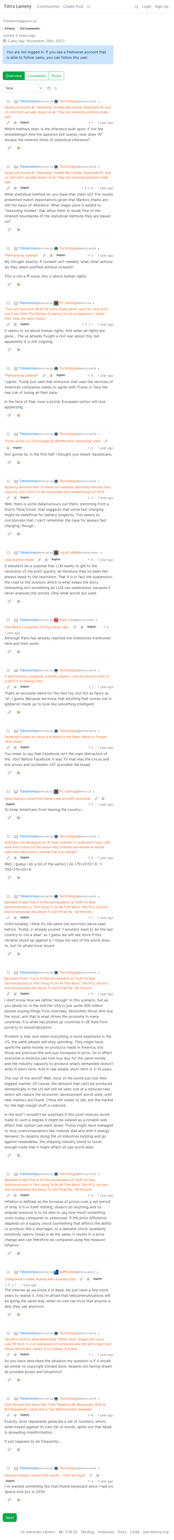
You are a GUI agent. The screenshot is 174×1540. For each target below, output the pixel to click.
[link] (15, 122)
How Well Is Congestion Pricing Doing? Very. (37, 627)
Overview (14, 76)
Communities (48, 6)
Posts (56, 76)
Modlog (87, 1532)
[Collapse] (8, 101)
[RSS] (56, 88)
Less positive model (19, 560)
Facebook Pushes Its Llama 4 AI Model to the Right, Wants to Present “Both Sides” (56, 739)
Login (146, 6)
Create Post (73, 6)
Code (134, 1532)
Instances (106, 1532)
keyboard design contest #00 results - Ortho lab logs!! (45, 1475)
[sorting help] (49, 88)
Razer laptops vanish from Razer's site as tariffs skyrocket (48, 798)
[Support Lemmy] (88, 6)
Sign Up (162, 6)
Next (10, 1517)
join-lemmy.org (156, 1532)
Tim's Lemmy (17, 6)
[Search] (136, 6)
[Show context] (8, 122)
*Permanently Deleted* (22, 255)
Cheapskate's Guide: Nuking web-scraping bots (40, 1279)
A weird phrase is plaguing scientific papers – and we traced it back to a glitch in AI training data (57, 678)
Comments (36, 76)
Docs (122, 1532)
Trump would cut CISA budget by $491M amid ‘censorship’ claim (53, 441)
